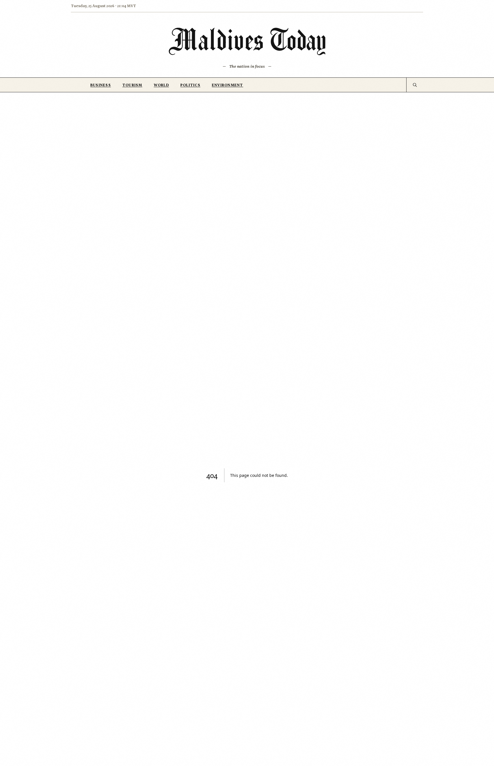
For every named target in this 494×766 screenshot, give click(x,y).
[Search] (414, 85)
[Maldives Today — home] (247, 41)
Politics (190, 85)
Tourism (132, 85)
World (161, 85)
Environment (227, 85)
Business (100, 85)
